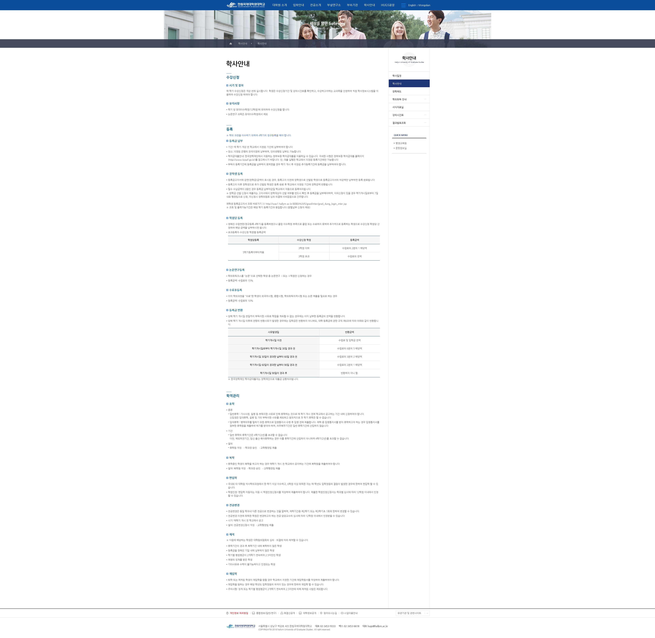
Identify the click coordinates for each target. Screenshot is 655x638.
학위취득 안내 (399, 99)
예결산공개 (289, 613)
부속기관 (352, 5)
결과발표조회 (399, 122)
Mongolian (424, 5)
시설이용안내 (351, 613)
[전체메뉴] (403, 5)
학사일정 (396, 75)
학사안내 (369, 5)
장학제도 (396, 91)
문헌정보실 (401, 148)
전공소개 (315, 5)
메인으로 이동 (230, 43)
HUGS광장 (388, 5)
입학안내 (298, 5)
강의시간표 (398, 115)
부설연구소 (334, 5)
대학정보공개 (309, 613)
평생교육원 (401, 143)
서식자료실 (398, 107)
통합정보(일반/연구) (266, 613)
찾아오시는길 (330, 613)
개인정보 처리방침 (239, 613)
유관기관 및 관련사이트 (409, 613)
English (412, 5)
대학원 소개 (279, 5)
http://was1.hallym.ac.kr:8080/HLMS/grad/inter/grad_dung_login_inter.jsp (306, 203)
